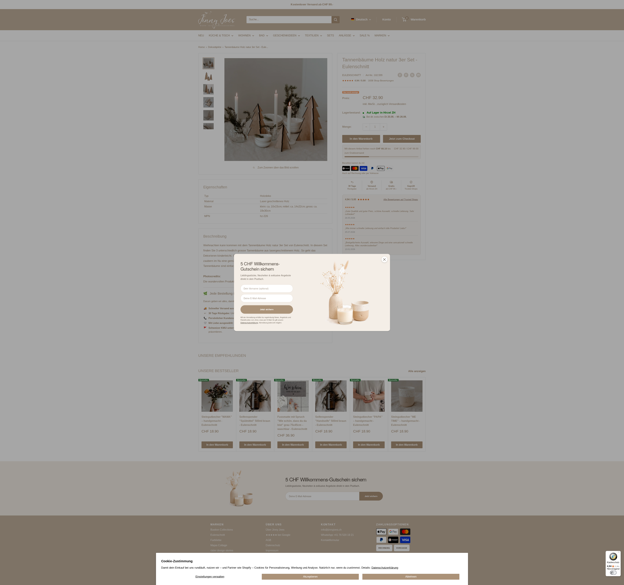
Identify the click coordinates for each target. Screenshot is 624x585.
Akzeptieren (310, 576)
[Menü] (619, 553)
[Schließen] (384, 259)
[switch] (613, 573)
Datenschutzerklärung (384, 567)
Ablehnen (410, 576)
